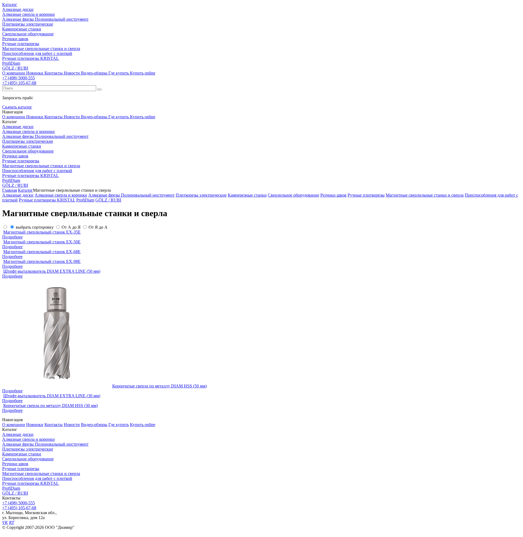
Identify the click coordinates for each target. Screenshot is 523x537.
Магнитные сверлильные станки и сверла (41, 473)
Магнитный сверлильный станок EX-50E (42, 242)
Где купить (118, 73)
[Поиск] (99, 89)
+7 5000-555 (18, 78)
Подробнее (12, 237)
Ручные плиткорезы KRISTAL (30, 483)
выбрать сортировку (35, 227)
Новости (72, 73)
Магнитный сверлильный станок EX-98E (42, 261)
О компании (13, 73)
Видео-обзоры (94, 73)
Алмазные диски (18, 434)
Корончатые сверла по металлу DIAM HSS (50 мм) (159, 386)
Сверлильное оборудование (28, 459)
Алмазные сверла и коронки (28, 439)
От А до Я (71, 227)
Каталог (9, 4)
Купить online (142, 73)
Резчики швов (15, 463)
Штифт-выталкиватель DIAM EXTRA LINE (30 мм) (51, 395)
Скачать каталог (17, 107)
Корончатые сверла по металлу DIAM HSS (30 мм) (50, 405)
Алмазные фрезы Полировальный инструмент (45, 444)
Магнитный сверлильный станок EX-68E (42, 251)
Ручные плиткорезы (20, 468)
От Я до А (98, 227)
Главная (9, 190)
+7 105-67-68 (19, 82)
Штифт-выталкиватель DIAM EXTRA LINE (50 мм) (51, 271)
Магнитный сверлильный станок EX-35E (42, 232)
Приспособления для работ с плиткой (37, 478)
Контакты (53, 73)
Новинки (34, 73)
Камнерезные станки (21, 454)
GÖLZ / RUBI (15, 493)
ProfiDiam (11, 488)
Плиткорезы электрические (27, 449)
